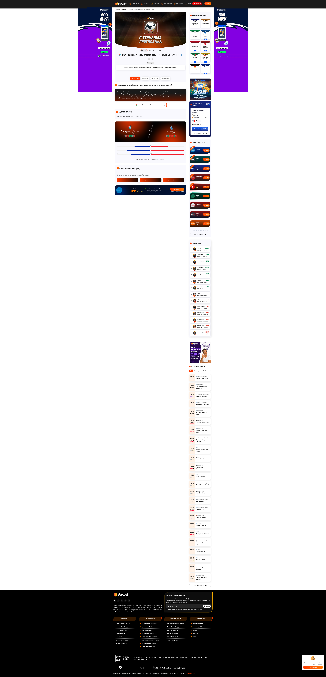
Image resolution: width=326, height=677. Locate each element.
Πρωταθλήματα (120, 633)
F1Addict (199, 248)
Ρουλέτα (195, 630)
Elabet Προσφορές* (172, 636)
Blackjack (195, 633)
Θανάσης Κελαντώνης (201, 274)
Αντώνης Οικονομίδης (201, 312)
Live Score (119, 636)
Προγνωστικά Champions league (150, 640)
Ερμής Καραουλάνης (201, 306)
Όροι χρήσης (116, 673)
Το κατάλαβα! (313, 667)
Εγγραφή (207, 3)
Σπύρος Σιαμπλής (201, 267)
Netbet (197, 213)
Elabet (197, 167)
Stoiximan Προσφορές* (173, 630)
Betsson (197, 222)
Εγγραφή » (177, 189)
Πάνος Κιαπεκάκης (201, 261)
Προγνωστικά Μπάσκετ (148, 627)
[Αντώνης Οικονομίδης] (194, 313)
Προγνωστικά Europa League (149, 643)
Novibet (197, 158)
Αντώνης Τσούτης (201, 325)
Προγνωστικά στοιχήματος (123, 623)
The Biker (199, 280)
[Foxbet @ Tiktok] (129, 600)
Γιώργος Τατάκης (200, 254)
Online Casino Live (198, 623)
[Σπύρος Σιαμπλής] (194, 268)
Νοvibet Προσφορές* (172, 633)
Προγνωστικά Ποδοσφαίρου (149, 623)
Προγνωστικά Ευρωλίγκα (148, 646)
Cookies (320, 664)
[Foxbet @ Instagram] (122, 600)
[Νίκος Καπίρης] (194, 333)
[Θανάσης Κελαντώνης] (194, 275)
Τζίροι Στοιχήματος (121, 643)
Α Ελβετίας (198, 120)
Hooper (198, 293)
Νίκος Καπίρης (200, 332)
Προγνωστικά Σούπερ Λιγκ (149, 633)
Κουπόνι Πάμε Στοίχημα (122, 627)
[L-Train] (194, 300)
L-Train (198, 299)
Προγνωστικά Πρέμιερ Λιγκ (149, 636)
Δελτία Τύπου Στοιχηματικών (175, 627)
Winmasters (198, 204)
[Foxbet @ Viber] (125, 600)
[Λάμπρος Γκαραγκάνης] (194, 288)
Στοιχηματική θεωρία (122, 640)
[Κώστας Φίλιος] (194, 320)
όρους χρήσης (179, 609)
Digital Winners (190, 673)
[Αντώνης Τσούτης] (194, 326)
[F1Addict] (194, 249)
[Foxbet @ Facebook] (114, 600)
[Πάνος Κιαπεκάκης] (194, 262)
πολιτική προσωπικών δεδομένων (194, 609)
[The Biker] (194, 281)
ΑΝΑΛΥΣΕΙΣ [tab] (145, 78)
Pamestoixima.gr (199, 177)
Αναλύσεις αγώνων (121, 630)
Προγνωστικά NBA (147, 630)
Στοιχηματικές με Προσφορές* (175, 623)
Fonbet (197, 186)
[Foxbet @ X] (118, 600)
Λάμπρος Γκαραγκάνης (201, 287)
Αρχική (117, 9)
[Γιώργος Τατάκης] (194, 255)
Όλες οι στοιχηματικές (199, 234)
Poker (194, 636)
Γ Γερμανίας (124, 9)
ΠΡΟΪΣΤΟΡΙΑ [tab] (154, 78)
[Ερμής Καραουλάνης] (194, 307)
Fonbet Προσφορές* (172, 640)
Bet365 (197, 195)
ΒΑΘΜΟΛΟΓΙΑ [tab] (165, 78)
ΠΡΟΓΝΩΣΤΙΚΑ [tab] (135, 78)
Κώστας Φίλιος (200, 319)
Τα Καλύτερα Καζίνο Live (199, 627)
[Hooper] (194, 294)
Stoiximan (198, 149)
